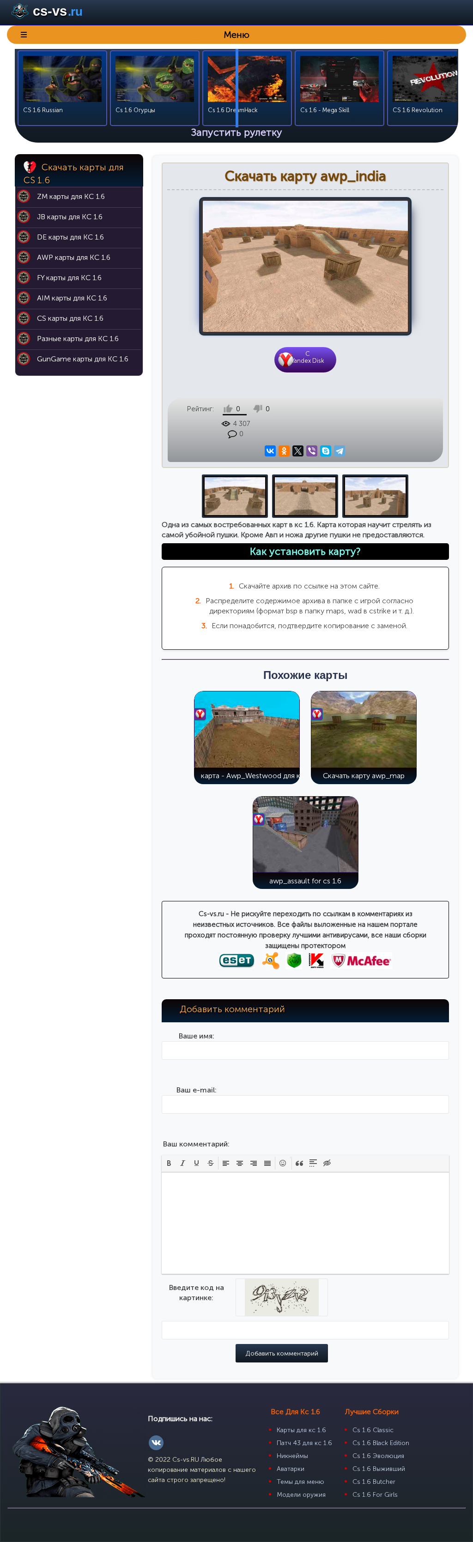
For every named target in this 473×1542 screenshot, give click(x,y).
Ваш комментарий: (196, 1144)
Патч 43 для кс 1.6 (304, 1443)
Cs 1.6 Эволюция (378, 1456)
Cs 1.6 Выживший (378, 1469)
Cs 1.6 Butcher (373, 1482)
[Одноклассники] (284, 451)
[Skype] (326, 451)
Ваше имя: (196, 1036)
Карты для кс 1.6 (301, 1430)
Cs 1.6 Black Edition (380, 1443)
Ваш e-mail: (196, 1090)
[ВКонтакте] (270, 451)
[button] (169, 1163)
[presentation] (169, 1163)
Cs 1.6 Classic (373, 1430)
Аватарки (290, 1469)
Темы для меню (300, 1482)
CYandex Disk (307, 357)
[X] (298, 451)
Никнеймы (292, 1456)
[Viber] (312, 451)
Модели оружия (301, 1495)
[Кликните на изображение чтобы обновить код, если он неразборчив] (282, 1310)
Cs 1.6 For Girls (375, 1495)
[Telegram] (340, 451)
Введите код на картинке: (196, 1292)
